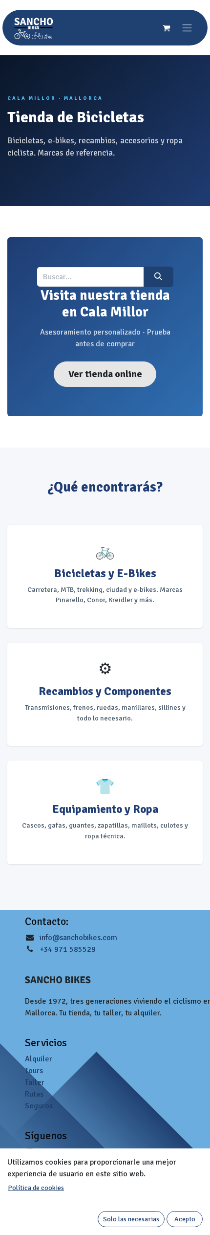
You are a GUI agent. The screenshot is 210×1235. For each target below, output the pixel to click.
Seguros (39, 1106)
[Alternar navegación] (187, 28)
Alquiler (38, 1059)
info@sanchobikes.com (78, 938)
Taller (34, 1082)
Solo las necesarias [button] (131, 1219)
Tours (34, 1071)
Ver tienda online (105, 374)
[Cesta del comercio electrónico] (166, 28)
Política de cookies (36, 1188)
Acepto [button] (184, 1219)
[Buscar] (158, 277)
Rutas (34, 1094)
